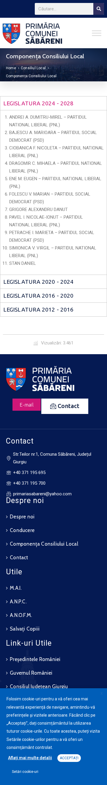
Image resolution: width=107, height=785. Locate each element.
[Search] (98, 9)
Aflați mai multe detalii (30, 757)
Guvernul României (31, 673)
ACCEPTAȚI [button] (69, 758)
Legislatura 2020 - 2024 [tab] (38, 281)
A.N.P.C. (18, 602)
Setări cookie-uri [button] (25, 772)
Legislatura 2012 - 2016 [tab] (38, 309)
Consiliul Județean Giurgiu (39, 686)
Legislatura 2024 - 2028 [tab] (38, 103)
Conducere (22, 530)
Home (11, 68)
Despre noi (22, 517)
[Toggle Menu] (96, 33)
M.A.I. (15, 588)
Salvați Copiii (25, 629)
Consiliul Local (33, 68)
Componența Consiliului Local (44, 544)
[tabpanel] (53, 192)
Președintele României (35, 659)
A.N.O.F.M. (21, 615)
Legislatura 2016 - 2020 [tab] (38, 295)
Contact (19, 557)
